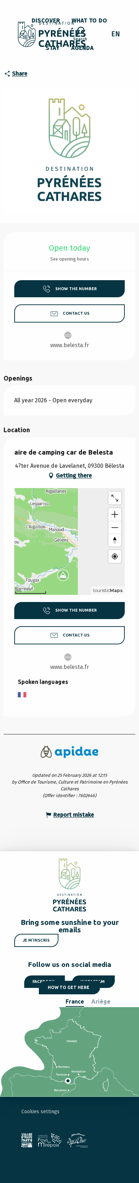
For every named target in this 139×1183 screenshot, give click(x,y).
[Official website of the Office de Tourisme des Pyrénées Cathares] (52, 34)
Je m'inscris (36, 940)
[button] (80, 35)
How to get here (68, 987)
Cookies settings (40, 1112)
